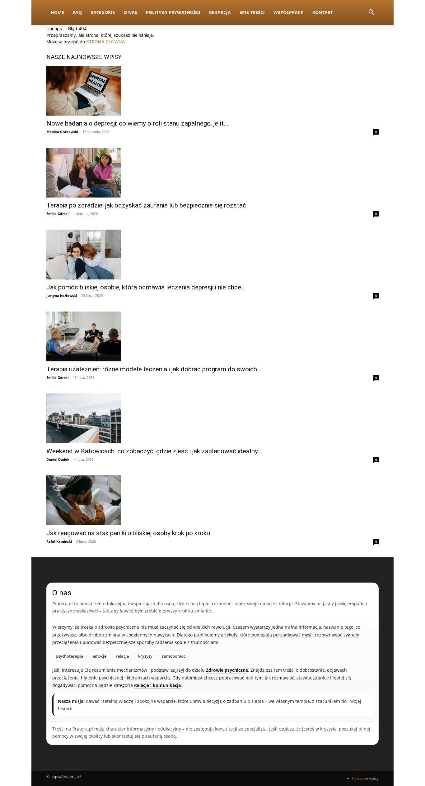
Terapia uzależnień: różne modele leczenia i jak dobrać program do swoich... (154, 369)
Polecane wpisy (365, 778)
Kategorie (103, 12)
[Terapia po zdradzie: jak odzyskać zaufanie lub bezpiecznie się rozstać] (212, 173)
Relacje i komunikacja (157, 685)
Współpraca (288, 12)
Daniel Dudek (57, 459)
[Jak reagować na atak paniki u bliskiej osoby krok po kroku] (212, 500)
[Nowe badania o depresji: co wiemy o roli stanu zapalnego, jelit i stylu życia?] (212, 91)
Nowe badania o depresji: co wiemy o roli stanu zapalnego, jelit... (137, 123)
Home (57, 12)
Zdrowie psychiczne (227, 670)
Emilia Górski (57, 213)
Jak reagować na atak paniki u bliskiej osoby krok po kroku (128, 533)
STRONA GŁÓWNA (105, 41)
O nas (130, 12)
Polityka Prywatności (173, 12)
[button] (371, 13)
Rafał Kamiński (59, 541)
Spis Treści (252, 12)
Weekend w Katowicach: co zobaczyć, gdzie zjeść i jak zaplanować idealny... (154, 451)
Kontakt (322, 12)
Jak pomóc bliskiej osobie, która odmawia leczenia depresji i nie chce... (146, 287)
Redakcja (220, 12)
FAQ (77, 12)
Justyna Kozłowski (61, 295)
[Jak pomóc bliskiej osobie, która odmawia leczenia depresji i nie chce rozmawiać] (212, 254)
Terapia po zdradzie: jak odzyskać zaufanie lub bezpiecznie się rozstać (146, 205)
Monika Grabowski (62, 131)
